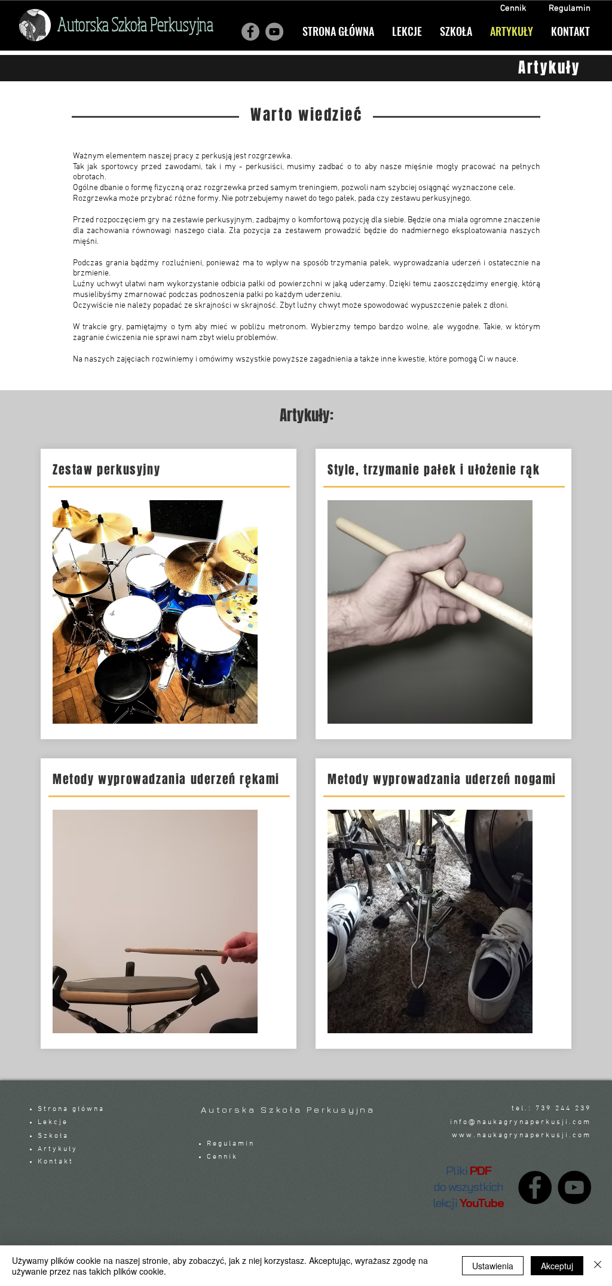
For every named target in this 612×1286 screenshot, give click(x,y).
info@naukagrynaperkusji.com (520, 1122)
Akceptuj (557, 1266)
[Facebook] (250, 32)
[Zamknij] (597, 1265)
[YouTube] (574, 1187)
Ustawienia (492, 1266)
